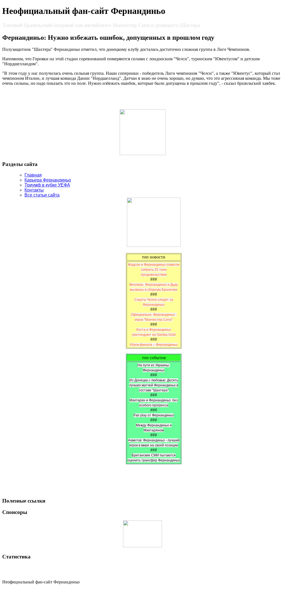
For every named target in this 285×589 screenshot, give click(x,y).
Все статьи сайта (42, 195)
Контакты (34, 190)
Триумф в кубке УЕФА (47, 185)
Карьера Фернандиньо (47, 180)
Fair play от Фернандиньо (154, 415)
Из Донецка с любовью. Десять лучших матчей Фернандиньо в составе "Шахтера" (153, 385)
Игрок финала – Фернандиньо (154, 345)
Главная (33, 175)
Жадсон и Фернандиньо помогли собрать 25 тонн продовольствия (154, 270)
